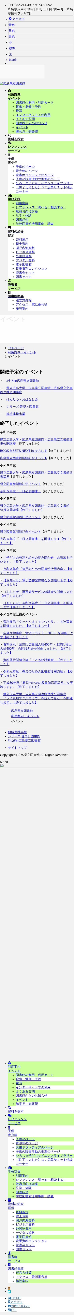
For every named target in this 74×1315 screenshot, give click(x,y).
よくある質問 (25, 119)
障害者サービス (14, 1259)
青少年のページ (27, 170)
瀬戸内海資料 (25, 248)
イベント (22, 127)
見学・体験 (24, 215)
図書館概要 (16, 1268)
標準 (12, 48)
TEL (14, 1310)
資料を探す (16, 1111)
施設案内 (22, 308)
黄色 (11, 30)
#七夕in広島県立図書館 (22, 380)
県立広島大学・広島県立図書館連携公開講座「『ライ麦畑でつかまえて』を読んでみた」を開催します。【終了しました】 (36, 698)
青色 (11, 24)
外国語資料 (24, 256)
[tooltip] (9, 1288)
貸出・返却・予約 (28, 106)
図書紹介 (22, 219)
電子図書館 (24, 264)
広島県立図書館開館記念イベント (23, 458)
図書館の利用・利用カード (35, 102)
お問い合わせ (20, 1306)
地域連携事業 (15, 414)
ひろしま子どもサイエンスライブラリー (44, 183)
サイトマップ (17, 747)
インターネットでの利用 (33, 115)
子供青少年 (12, 1133)
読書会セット (25, 272)
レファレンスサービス (17, 1121)
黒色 (11, 36)
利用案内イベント (14, 1068)
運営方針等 (24, 300)
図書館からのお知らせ (31, 123)
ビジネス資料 (25, 252)
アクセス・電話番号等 (31, 304)
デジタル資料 (25, 260)
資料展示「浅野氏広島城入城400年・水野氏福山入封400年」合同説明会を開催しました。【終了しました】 (36, 648)
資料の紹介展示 (16, 1206)
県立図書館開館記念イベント (20, 484)
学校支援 (14, 1171)
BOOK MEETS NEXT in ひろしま (23, 450)
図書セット (24, 276)
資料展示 (22, 239)
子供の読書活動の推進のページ (38, 179)
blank (13, 59)
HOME (16, 1298)
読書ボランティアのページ (35, 175)
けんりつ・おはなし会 (22, 399)
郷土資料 (22, 243)
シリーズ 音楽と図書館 (22, 406)
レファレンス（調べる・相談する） (41, 207)
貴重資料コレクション (31, 268)
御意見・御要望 (27, 131)
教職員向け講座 (27, 211)
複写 (19, 110)
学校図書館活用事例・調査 (35, 223)
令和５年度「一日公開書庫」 (20, 491)
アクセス (18, 19)
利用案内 (22, 203)
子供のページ (25, 166)
